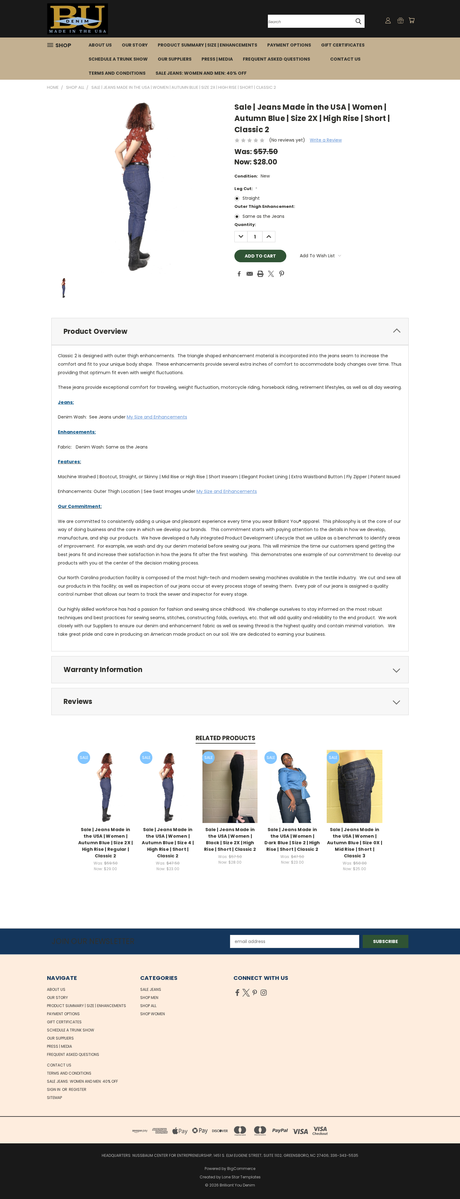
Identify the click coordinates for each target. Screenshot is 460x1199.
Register (77, 1089)
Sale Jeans (150, 989)
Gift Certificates (343, 45)
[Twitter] (271, 274)
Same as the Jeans (263, 216)
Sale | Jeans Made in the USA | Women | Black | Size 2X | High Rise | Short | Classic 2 (230, 839)
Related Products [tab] (225, 738)
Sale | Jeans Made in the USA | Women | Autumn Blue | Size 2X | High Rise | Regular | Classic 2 (105, 842)
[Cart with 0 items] (411, 20)
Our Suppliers (175, 59)
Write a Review (326, 140)
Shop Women (152, 1013)
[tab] (230, 331)
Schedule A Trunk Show (118, 59)
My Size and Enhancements (157, 417)
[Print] (260, 274)
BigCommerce (241, 1168)
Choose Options (105, 791)
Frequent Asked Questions (276, 59)
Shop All (148, 1005)
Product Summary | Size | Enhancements (207, 45)
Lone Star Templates (241, 1177)
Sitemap (54, 1097)
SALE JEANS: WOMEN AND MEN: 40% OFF (201, 73)
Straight (251, 198)
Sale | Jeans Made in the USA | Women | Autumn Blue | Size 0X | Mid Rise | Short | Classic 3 (354, 842)
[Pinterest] (282, 274)
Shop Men (149, 997)
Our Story (135, 45)
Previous (443, 1179)
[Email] (250, 274)
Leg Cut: (245, 189)
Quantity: (245, 225)
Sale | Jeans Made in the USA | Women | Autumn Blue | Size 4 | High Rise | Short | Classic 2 (168, 842)
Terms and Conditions (117, 73)
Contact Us (345, 59)
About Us (100, 45)
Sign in (54, 1089)
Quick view (105, 779)
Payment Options (289, 45)
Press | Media (217, 59)
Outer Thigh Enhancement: (264, 206)
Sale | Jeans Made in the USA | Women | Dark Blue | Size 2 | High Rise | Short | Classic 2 (292, 839)
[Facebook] (239, 274)
